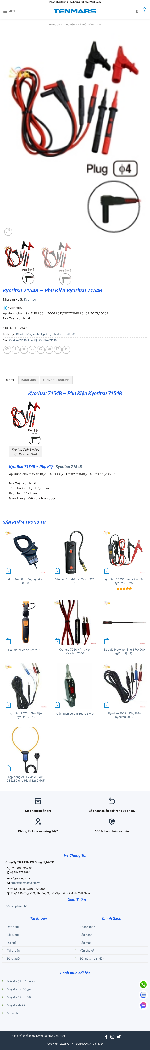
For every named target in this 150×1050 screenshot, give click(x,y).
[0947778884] (143, 984)
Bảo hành (86, 934)
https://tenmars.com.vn (25, 882)
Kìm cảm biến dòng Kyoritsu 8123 (25, 581)
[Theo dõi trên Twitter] (119, 1037)
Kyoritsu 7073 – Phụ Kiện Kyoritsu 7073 (26, 715)
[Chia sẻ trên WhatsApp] (7, 350)
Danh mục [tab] (28, 380)
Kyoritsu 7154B (18, 340)
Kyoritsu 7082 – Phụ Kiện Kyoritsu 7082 (124, 715)
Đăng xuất (13, 958)
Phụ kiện (70, 24)
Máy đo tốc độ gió (19, 989)
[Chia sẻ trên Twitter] (24, 350)
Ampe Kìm (13, 1013)
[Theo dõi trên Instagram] (112, 1037)
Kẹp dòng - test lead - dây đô (58, 334)
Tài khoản (13, 950)
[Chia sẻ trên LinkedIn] (58, 350)
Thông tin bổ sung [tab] (56, 380)
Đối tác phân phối (16, 906)
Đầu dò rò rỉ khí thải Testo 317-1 (75, 581)
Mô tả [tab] (10, 380)
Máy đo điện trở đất (20, 997)
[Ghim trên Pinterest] (41, 350)
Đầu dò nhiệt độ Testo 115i (25, 650)
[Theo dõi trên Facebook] (106, 1037)
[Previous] (10, 135)
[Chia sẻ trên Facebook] (16, 350)
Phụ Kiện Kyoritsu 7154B (42, 340)
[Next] (139, 135)
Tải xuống (13, 934)
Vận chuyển (87, 950)
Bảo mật (85, 942)
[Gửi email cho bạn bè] (32, 350)
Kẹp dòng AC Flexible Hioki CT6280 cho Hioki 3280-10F (26, 778)
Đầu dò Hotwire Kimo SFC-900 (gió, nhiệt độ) (124, 651)
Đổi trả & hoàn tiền (92, 958)
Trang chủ (55, 24)
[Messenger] (143, 1005)
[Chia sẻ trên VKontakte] (49, 350)
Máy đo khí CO (16, 1005)
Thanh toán (87, 926)
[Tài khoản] (137, 11)
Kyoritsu (30, 299)
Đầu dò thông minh (89, 24)
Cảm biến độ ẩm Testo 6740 (75, 713)
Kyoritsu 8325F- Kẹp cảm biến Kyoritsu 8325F (124, 581)
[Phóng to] (8, 232)
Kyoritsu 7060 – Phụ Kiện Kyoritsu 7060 (75, 651)
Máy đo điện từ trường (21, 981)
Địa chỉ (11, 942)
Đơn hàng (13, 926)
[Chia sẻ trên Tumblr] (66, 350)
